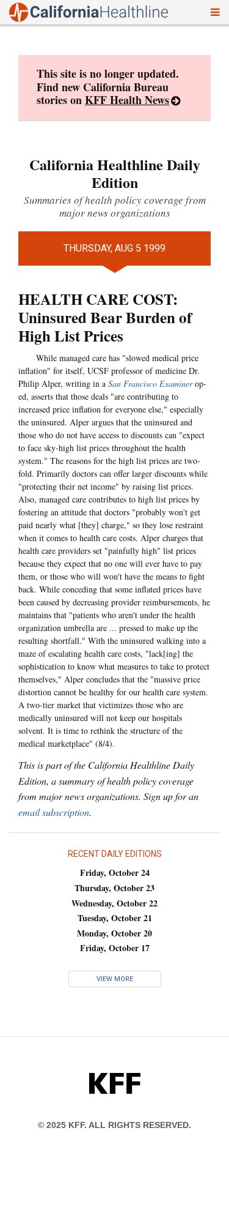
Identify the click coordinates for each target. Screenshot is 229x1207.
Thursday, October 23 (114, 887)
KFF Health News (127, 100)
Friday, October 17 (115, 947)
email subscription (53, 811)
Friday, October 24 (115, 872)
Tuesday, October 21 (115, 917)
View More (114, 979)
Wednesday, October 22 (114, 903)
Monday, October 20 (114, 933)
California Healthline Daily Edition (114, 173)
